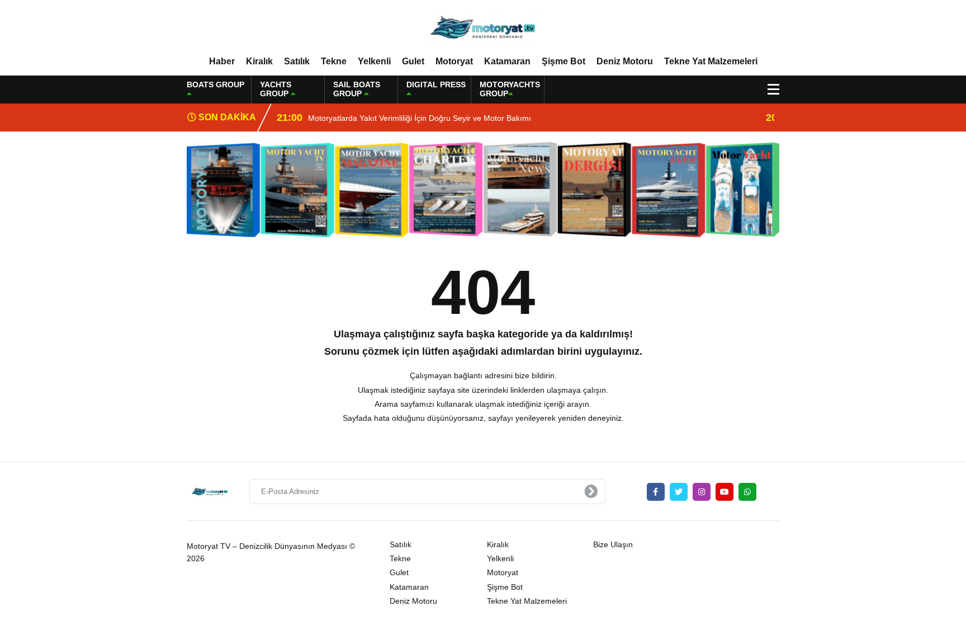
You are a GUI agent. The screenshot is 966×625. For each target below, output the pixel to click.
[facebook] (656, 492)
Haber (222, 61)
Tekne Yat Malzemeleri (710, 61)
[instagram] (702, 492)
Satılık (297, 61)
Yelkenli (374, 61)
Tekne (334, 61)
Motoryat (454, 61)
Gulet (413, 61)
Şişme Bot (563, 61)
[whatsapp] (747, 492)
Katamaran (507, 61)
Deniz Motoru (624, 61)
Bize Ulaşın (613, 544)
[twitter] (679, 492)
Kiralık (259, 61)
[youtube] (724, 492)
